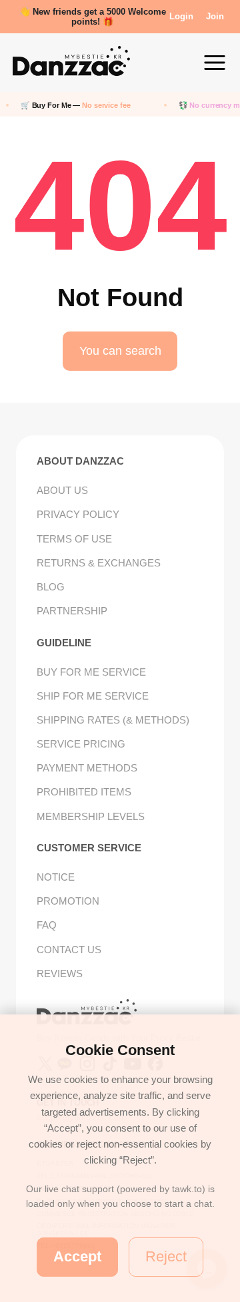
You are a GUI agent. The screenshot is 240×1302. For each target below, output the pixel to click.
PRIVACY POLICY (78, 514)
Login (181, 16)
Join (215, 16)
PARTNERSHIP (72, 610)
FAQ (47, 925)
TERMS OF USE (74, 538)
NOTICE (56, 877)
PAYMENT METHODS (87, 767)
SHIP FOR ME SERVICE (93, 696)
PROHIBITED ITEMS (84, 791)
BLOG (51, 586)
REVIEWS (60, 973)
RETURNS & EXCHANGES (99, 562)
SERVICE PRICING (81, 744)
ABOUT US (62, 490)
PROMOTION (68, 901)
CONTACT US (69, 949)
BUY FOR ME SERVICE (91, 672)
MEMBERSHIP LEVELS (91, 816)
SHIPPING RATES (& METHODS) (113, 720)
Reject (166, 1256)
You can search (120, 350)
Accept (77, 1256)
